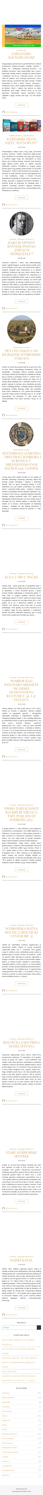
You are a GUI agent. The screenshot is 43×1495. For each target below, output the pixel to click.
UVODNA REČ (21, 50)
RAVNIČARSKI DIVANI (21, 347)
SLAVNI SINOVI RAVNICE (10, 1452)
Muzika (4, 1425)
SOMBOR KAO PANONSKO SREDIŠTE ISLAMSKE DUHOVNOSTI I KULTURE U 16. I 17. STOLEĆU (21, 690)
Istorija (12, 239)
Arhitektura (6, 1393)
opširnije (22, 105)
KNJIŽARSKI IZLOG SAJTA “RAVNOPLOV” (21, 141)
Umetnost (5, 1461)
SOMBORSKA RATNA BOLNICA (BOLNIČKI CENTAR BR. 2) (21, 932)
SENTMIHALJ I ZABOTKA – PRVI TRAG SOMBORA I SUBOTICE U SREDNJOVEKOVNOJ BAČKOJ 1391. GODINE (21, 460)
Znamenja (5, 1475)
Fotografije (6, 1407)
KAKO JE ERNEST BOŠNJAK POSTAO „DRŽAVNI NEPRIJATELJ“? (21, 248)
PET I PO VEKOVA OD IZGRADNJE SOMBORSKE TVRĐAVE (21, 354)
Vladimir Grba (26, 1491)
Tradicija (5, 1457)
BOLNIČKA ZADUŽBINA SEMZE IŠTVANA (21, 1044)
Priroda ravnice (7, 1443)
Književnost (29, 136)
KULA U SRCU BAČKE (21, 577)
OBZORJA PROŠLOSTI (26, 239)
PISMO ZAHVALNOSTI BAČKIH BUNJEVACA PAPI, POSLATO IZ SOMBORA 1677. (21, 814)
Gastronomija (6, 1411)
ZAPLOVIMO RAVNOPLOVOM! (21, 55)
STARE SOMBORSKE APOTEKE (21, 1154)
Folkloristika (6, 1402)
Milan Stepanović (11, 112)
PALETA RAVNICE (8, 1438)
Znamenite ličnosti (8, 1470)
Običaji (4, 1429)
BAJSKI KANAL (21, 1260)
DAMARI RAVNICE (15, 136)
